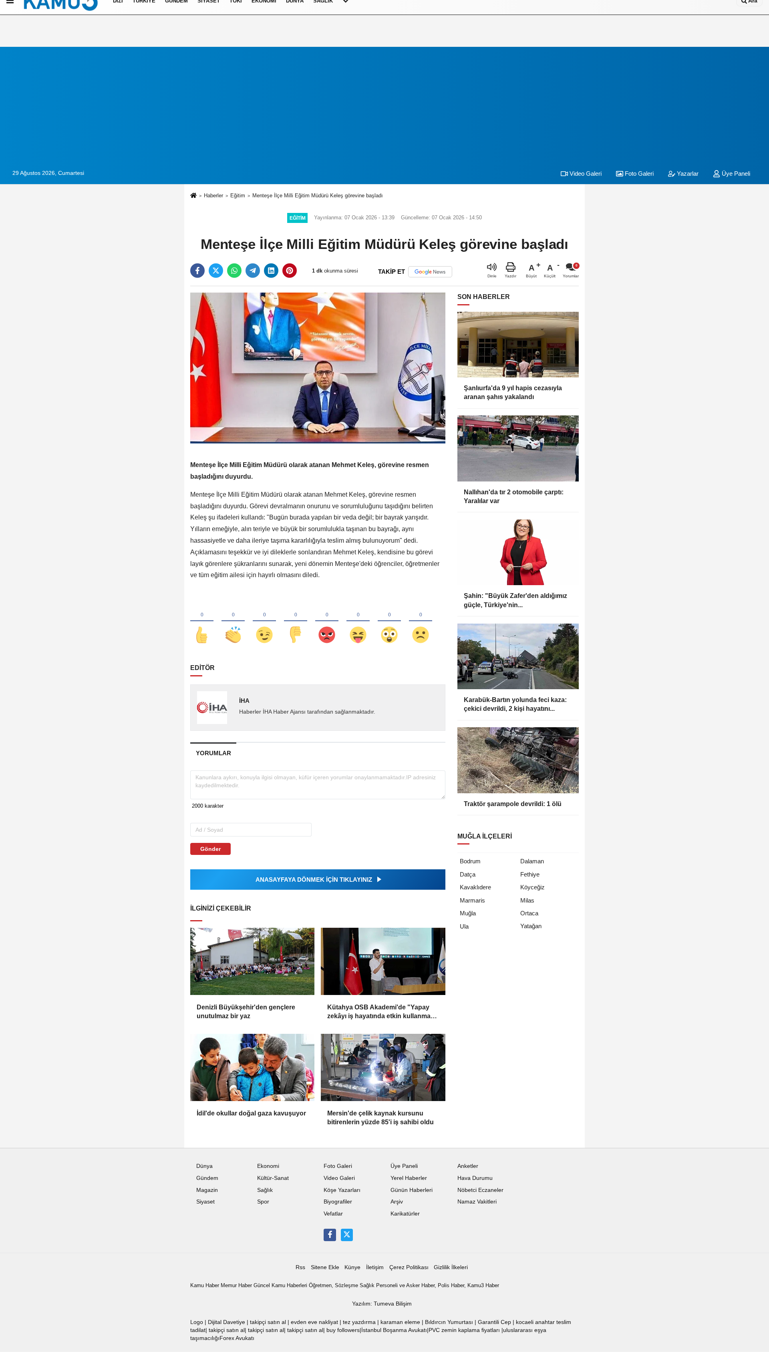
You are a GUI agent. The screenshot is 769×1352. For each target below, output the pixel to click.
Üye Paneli (735, 173)
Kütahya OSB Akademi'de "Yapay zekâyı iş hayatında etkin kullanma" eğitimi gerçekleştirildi (380, 1012)
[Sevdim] (264, 621)
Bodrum (470, 861)
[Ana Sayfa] (193, 196)
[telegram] (253, 270)
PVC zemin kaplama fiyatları (464, 1330)
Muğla (468, 913)
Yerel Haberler (409, 1178)
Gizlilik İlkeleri (451, 1267)
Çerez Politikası (409, 1267)
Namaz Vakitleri (477, 1202)
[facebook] (197, 270)
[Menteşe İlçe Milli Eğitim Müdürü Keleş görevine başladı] (317, 368)
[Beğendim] (201, 621)
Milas (527, 900)
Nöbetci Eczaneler (480, 1190)
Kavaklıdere (475, 887)
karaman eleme (400, 1322)
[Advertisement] (384, 103)
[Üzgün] (420, 621)
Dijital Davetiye (226, 1322)
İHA (244, 700)
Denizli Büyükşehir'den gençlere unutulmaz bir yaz (246, 1011)
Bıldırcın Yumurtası (449, 1322)
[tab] (213, 753)
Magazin (207, 1190)
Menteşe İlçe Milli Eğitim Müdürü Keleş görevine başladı (317, 196)
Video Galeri (585, 173)
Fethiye (530, 874)
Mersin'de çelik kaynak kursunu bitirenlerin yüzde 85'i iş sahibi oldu (380, 1117)
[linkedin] (271, 270)
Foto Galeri (638, 173)
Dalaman (532, 861)
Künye (352, 1267)
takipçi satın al (268, 1322)
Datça (467, 874)
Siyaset (205, 1202)
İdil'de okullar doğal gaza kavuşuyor (251, 1113)
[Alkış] (233, 621)
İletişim (375, 1267)
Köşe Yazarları (342, 1190)
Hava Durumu (475, 1178)
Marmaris (472, 900)
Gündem (207, 1178)
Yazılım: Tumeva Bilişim (382, 1304)
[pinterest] (289, 270)
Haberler (213, 196)
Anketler (467, 1166)
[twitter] (216, 270)
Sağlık (265, 1190)
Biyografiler (338, 1202)
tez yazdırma (359, 1322)
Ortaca (529, 913)
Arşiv (397, 1202)
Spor (263, 1202)
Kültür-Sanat (273, 1178)
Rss (300, 1267)
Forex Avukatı (236, 1338)
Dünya (204, 1166)
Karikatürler (405, 1214)
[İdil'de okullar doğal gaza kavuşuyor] (252, 1067)
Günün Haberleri (412, 1190)
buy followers (343, 1330)
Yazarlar (687, 173)
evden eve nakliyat (314, 1322)
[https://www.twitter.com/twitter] (347, 1235)
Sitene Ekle (325, 1267)
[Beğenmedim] (295, 621)
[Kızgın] (326, 621)
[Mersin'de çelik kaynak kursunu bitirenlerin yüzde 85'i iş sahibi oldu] (383, 1067)
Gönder (210, 849)
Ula (464, 926)
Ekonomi (268, 1166)
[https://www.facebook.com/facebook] (330, 1235)
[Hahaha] (358, 621)
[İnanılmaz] (389, 621)
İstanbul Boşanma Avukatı (394, 1330)
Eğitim (237, 196)
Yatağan (531, 926)
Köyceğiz (532, 887)
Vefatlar (333, 1214)
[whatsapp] (234, 270)
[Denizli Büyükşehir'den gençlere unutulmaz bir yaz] (252, 961)
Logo (196, 1322)
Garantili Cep (494, 1322)
